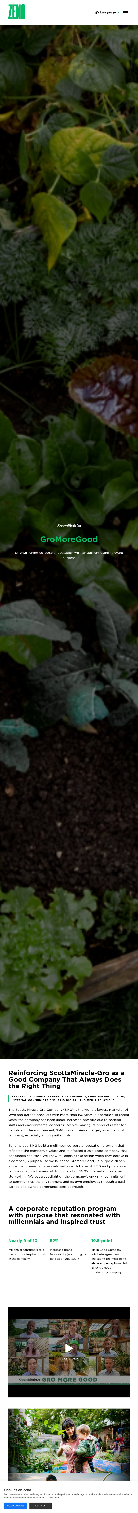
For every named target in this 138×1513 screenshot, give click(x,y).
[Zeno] (16, 18)
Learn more (53, 1497)
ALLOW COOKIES (15, 1506)
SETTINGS (40, 1506)
